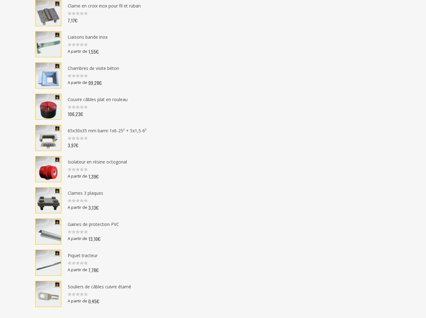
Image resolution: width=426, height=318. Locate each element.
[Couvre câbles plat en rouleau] (48, 107)
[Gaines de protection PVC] (48, 231)
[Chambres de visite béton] (48, 75)
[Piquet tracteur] (48, 263)
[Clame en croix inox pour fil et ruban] (48, 13)
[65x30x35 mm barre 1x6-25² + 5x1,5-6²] (48, 138)
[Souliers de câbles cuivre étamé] (48, 294)
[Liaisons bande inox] (48, 44)
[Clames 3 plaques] (48, 200)
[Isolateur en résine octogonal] (48, 169)
